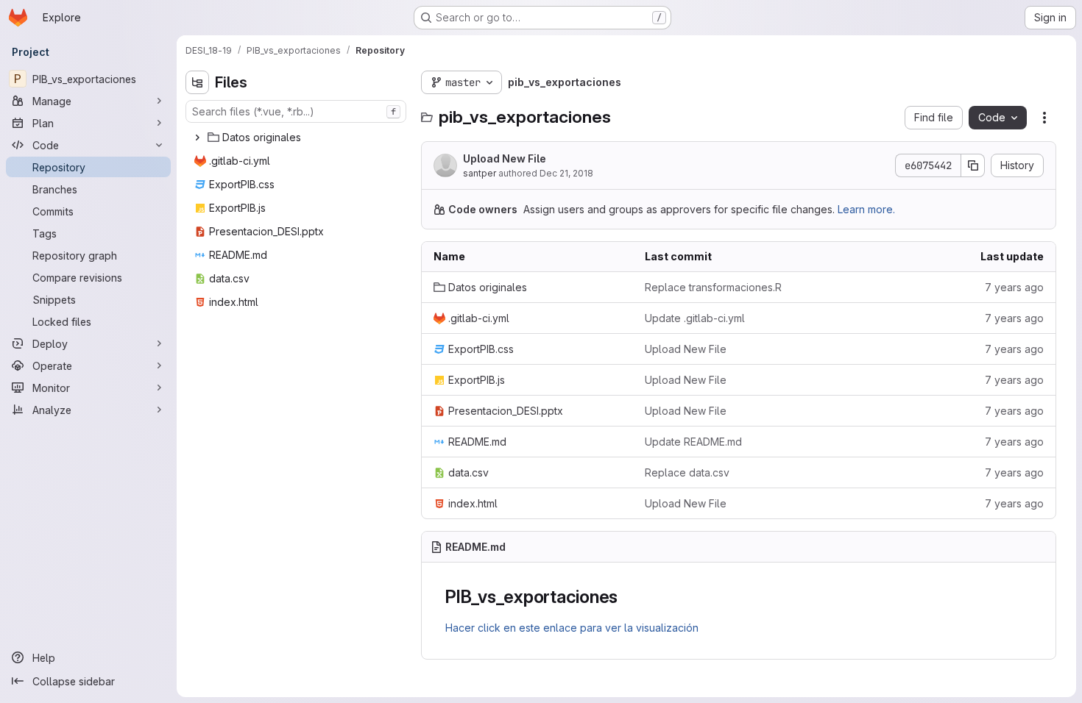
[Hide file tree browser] (197, 82)
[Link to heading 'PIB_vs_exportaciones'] (627, 596)
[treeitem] (297, 137)
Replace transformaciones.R (713, 287)
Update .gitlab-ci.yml (695, 318)
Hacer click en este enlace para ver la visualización (572, 627)
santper (479, 173)
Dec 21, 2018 (566, 173)
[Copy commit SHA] (973, 165)
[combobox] (295, 111)
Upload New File (504, 158)
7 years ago (1014, 287)
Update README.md (693, 441)
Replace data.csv (687, 472)
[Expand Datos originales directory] (197, 137)
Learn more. (866, 209)
